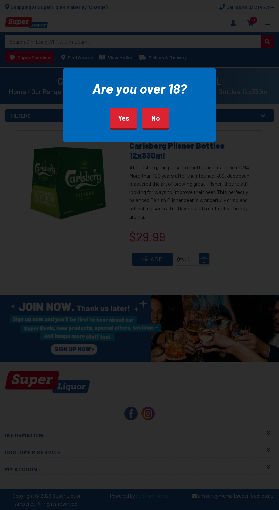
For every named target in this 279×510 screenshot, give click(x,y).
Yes (123, 118)
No (155, 118)
